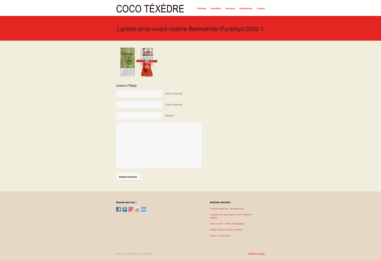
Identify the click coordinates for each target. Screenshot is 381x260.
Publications (245, 8)
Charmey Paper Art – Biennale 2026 (227, 208)
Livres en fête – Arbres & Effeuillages (227, 223)
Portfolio (201, 8)
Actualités (216, 8)
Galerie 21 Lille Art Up (220, 235)
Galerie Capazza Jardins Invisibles (226, 229)
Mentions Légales (257, 253)
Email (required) (173, 104)
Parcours (230, 8)
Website (169, 115)
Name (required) (174, 93)
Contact (261, 8)
